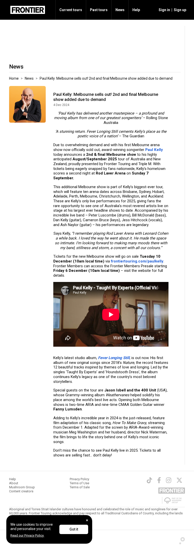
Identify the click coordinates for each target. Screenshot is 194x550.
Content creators (21, 491)
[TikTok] (149, 480)
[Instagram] (168, 480)
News (120, 10)
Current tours (70, 10)
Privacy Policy (79, 479)
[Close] (87, 520)
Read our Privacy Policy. (27, 535)
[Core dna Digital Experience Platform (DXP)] (180, 539)
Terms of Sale (80, 487)
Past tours (99, 10)
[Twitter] (179, 480)
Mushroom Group (22, 487)
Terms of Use (79, 483)
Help (136, 10)
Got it (73, 529)
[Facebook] (159, 480)
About (13, 483)
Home (14, 78)
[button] (163, 10)
